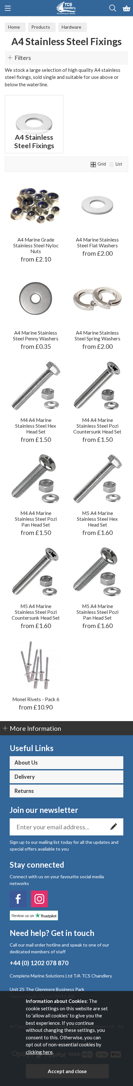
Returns (24, 791)
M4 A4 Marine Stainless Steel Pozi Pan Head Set (36, 519)
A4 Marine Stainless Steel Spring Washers (97, 335)
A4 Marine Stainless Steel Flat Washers (97, 242)
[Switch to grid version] (94, 164)
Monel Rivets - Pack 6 (35, 699)
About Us (26, 762)
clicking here (39, 1052)
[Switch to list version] (112, 164)
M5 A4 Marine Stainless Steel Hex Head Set (97, 519)
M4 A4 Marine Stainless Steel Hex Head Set (35, 425)
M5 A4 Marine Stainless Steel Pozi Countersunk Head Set (36, 612)
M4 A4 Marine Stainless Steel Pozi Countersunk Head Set (97, 425)
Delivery (25, 777)
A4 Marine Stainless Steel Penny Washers (35, 335)
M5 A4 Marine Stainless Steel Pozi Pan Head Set (97, 612)
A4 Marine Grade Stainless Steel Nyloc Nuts (35, 245)
